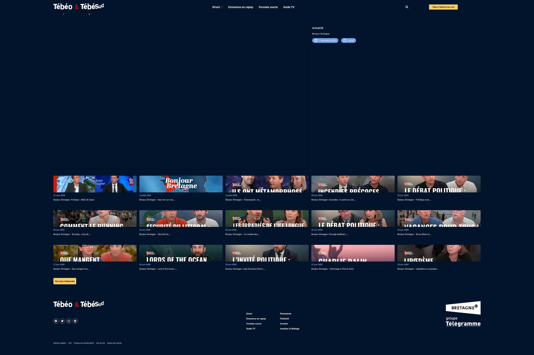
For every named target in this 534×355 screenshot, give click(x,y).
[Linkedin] (75, 321)
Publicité (284, 318)
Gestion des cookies (114, 343)
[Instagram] (68, 321)
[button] (406, 7)
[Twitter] (62, 321)
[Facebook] (55, 321)
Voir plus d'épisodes (65, 281)
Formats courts (268, 7)
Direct (216, 7)
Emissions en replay (240, 7)
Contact (284, 323)
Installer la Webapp (289, 328)
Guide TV (288, 7)
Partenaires (285, 313)
